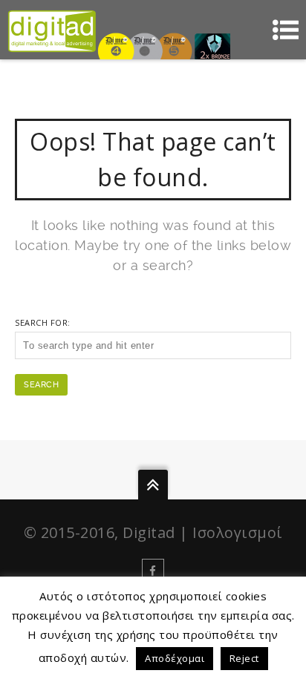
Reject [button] (244, 658)
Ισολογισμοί (237, 532)
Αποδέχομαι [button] (174, 658)
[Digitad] (52, 30)
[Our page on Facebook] (153, 570)
